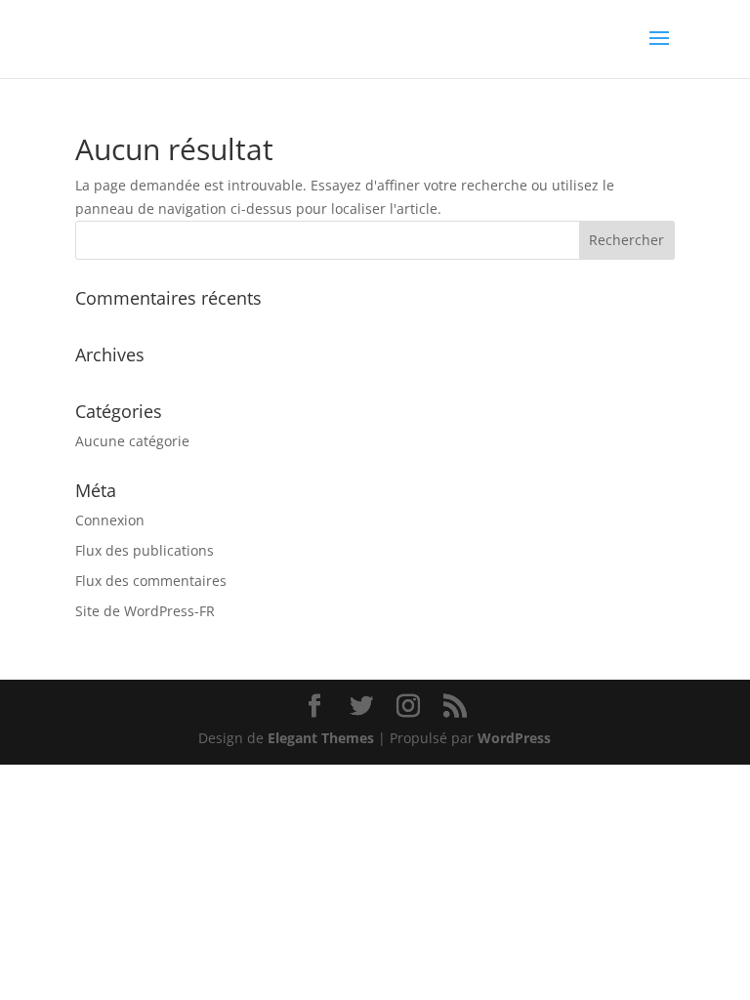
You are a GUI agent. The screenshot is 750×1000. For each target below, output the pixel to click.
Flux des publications (144, 550)
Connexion (110, 520)
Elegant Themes (321, 738)
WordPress (514, 738)
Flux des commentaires (151, 580)
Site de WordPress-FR (145, 611)
